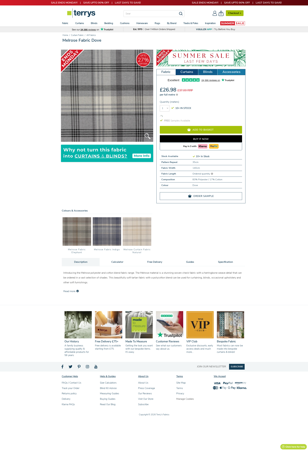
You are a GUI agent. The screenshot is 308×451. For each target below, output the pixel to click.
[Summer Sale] (232, 23)
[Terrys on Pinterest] (79, 367)
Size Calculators (108, 382)
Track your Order (70, 388)
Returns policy (69, 393)
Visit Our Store (145, 399)
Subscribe (143, 404)
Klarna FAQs (68, 404)
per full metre (168, 94)
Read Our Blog (108, 404)
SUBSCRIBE (237, 366)
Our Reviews (145, 393)
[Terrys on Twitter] (71, 367)
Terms (179, 388)
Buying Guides (107, 399)
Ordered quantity (202, 173)
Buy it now (201, 139)
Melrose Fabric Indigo (107, 249)
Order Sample (203, 196)
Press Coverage (146, 388)
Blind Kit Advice (108, 388)
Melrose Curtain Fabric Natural (137, 251)
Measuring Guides (109, 393)
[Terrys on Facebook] (62, 367)
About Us (143, 382)
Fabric (166, 72)
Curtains (186, 72)
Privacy (180, 393)
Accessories (231, 72)
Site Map (181, 382)
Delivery (66, 399)
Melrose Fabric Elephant (77, 251)
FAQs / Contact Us (71, 382)
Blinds (208, 72)
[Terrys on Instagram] (88, 367)
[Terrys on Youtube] (96, 367)
